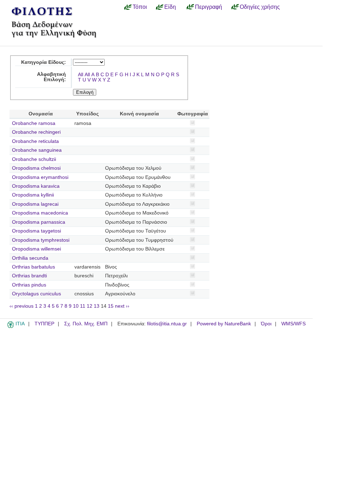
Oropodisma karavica (36, 186)
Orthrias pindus (29, 285)
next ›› (122, 306)
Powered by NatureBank (224, 323)
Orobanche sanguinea (37, 150)
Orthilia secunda (30, 258)
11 (82, 306)
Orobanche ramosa (33, 123)
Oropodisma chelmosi (36, 168)
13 (96, 306)
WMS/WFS (293, 323)
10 (76, 306)
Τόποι (140, 7)
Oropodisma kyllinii (33, 195)
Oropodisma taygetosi (36, 231)
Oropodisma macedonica (40, 213)
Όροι (266, 323)
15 (111, 306)
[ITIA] (10, 327)
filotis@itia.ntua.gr (167, 323)
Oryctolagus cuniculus (36, 293)
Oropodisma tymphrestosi (40, 240)
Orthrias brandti (29, 275)
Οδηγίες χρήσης (260, 7)
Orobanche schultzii (34, 159)
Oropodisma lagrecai (35, 204)
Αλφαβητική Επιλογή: (51, 77)
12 (89, 306)
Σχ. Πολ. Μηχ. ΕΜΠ (86, 323)
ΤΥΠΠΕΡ (44, 323)
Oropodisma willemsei (36, 249)
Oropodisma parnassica (38, 222)
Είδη (170, 7)
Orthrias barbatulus (33, 267)
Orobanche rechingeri (36, 132)
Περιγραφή (208, 7)
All (80, 74)
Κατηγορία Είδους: (43, 62)
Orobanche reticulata (35, 141)
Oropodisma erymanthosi (40, 177)
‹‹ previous (21, 306)
